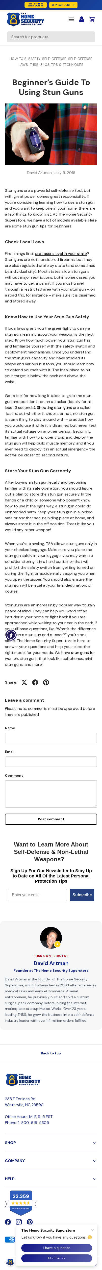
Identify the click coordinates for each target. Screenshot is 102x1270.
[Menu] (71, 19)
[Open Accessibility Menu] (11, 635)
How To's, (19, 58)
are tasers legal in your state (61, 253)
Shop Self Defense (61, 4)
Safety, (35, 58)
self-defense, (55, 58)
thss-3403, (40, 64)
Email (9, 751)
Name (10, 728)
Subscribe (82, 895)
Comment (14, 775)
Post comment (51, 819)
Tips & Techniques (67, 64)
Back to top (51, 1053)
